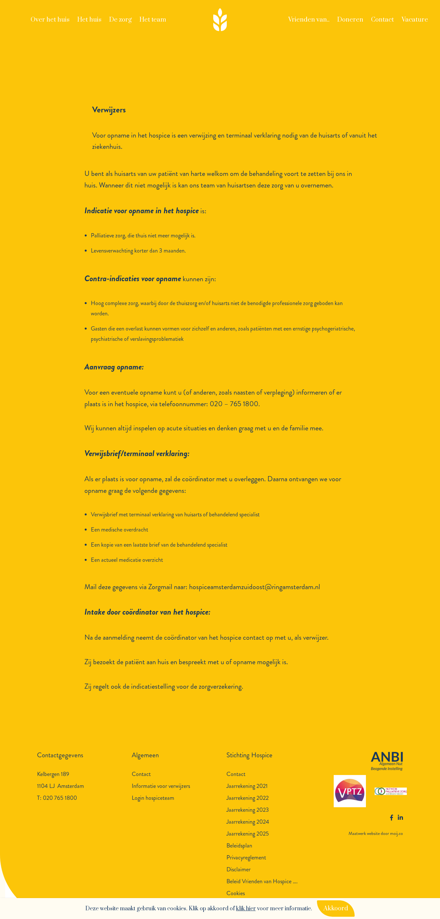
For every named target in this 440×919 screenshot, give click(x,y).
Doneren (350, 20)
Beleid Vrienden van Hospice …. (262, 881)
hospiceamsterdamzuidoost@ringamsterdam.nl (254, 586)
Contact (382, 20)
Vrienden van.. (309, 20)
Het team (152, 20)
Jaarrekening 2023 (247, 810)
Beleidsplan (239, 845)
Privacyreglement (246, 857)
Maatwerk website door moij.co (376, 833)
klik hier (246, 908)
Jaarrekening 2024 (247, 822)
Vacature (415, 20)
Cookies (235, 893)
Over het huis (50, 20)
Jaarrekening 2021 (247, 786)
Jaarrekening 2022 (247, 798)
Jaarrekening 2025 (247, 833)
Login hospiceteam (153, 798)
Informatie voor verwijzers (161, 786)
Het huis (89, 20)
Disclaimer (238, 869)
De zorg (120, 20)
